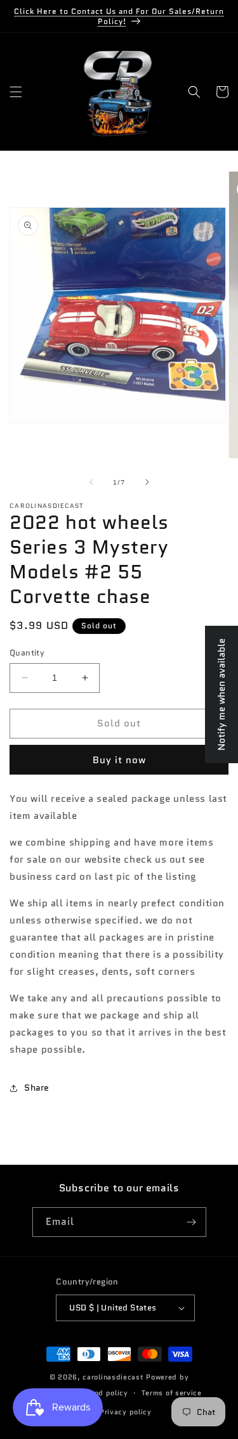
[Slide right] (147, 482)
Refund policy (103, 1393)
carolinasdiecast (113, 1377)
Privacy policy (126, 1412)
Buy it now (119, 760)
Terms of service (172, 1393)
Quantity (27, 653)
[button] (16, 92)
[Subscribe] (192, 1222)
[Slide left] (91, 482)
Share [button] (37, 1087)
